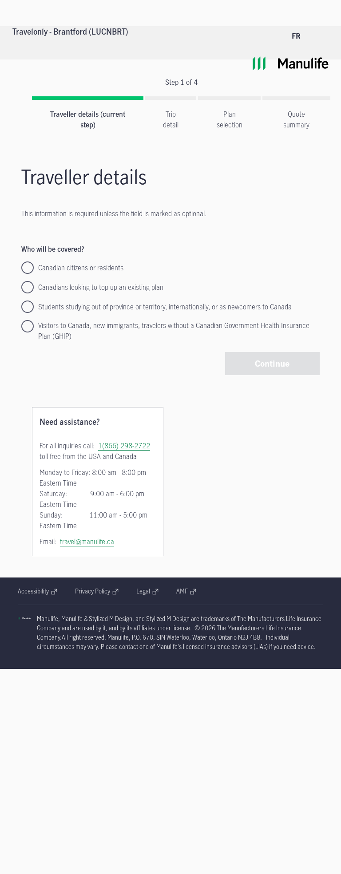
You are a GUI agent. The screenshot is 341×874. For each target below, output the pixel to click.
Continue (272, 363)
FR (296, 36)
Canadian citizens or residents (80, 268)
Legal (147, 591)
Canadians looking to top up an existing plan (100, 287)
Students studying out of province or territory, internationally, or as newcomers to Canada (165, 307)
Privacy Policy (97, 591)
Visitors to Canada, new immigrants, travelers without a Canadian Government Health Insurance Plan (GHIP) (173, 330)
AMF (186, 591)
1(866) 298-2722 (124, 446)
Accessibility (37, 591)
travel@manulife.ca (87, 541)
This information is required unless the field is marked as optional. (113, 213)
